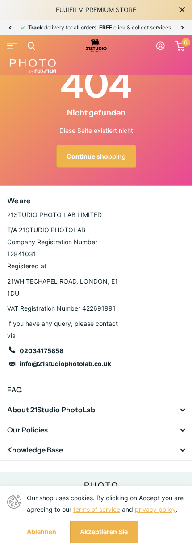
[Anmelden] (160, 46)
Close (182, 10)
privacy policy (155, 509)
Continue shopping (96, 156)
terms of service (96, 509)
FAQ (14, 389)
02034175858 (41, 350)
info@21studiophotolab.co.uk (65, 363)
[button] (10, 27)
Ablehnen (41, 531)
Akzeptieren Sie (104, 531)
